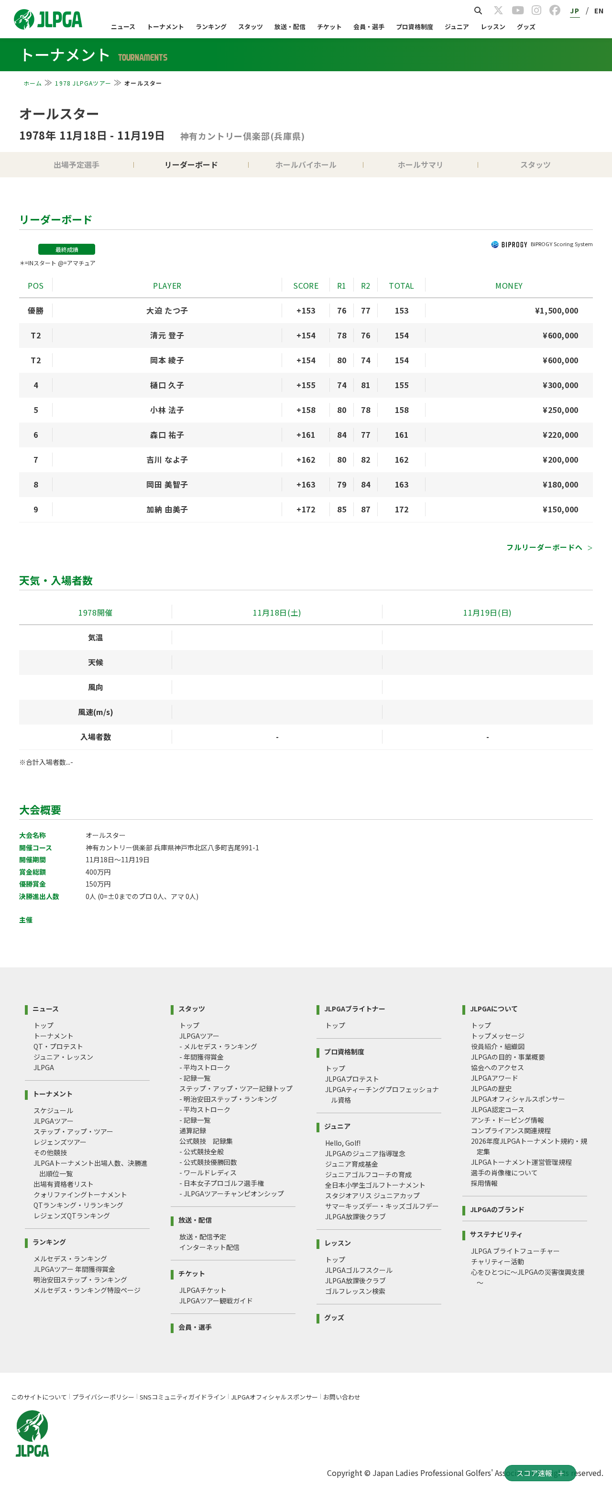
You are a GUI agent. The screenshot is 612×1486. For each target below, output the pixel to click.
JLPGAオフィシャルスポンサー (518, 1099)
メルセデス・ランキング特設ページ (87, 1290)
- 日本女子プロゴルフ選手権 (221, 1183)
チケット (329, 26)
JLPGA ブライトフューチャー (515, 1251)
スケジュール (53, 1110)
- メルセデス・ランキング (218, 1046)
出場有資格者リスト (63, 1184)
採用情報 (484, 1183)
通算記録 (192, 1130)
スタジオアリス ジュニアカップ (372, 1195)
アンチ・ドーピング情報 (507, 1120)
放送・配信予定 (202, 1236)
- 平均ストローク (204, 1067)
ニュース (123, 26)
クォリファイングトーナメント (80, 1194)
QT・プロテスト (58, 1046)
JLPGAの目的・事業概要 (508, 1057)
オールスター (59, 113)
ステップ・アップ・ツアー (73, 1131)
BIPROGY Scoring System (562, 244)
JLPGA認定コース (498, 1109)
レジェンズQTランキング (71, 1215)
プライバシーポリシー (103, 1396)
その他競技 (50, 1152)
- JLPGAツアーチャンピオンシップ (231, 1193)
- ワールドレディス (208, 1172)
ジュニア (457, 26)
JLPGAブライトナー (354, 1008)
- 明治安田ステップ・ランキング (228, 1099)
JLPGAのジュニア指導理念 (365, 1153)
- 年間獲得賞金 (201, 1057)
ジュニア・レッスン (63, 1057)
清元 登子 (167, 335)
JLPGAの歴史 (491, 1088)
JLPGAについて (494, 1008)
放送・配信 (290, 26)
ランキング (211, 26)
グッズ (526, 26)
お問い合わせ (342, 1396)
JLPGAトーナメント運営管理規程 (521, 1162)
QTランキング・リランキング (78, 1205)
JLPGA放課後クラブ (355, 1216)
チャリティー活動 (497, 1261)
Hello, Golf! (343, 1143)
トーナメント (165, 26)
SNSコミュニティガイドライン (183, 1396)
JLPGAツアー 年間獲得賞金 (74, 1269)
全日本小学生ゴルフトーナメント (375, 1185)
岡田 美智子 (167, 484)
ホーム (33, 83)
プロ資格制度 (414, 26)
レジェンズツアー (60, 1142)
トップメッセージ (498, 1036)
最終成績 (66, 249)
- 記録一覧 (194, 1078)
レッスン (493, 26)
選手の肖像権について (504, 1172)
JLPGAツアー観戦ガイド (216, 1300)
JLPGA (43, 1067)
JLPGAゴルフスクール (359, 1270)
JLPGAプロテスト (352, 1079)
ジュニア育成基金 (351, 1164)
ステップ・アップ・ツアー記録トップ (236, 1088)
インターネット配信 (209, 1247)
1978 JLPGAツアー (83, 83)
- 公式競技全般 (201, 1151)
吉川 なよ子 (167, 459)
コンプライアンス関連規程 (511, 1130)
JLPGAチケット (203, 1290)
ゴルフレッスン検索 (355, 1291)
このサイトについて (39, 1396)
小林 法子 (167, 409)
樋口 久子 (167, 384)
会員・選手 (368, 26)
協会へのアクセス (497, 1067)
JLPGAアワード (494, 1078)
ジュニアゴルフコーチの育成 (368, 1174)
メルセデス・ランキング (70, 1258)
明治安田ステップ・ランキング (80, 1279)
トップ (43, 1025)
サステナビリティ (496, 1233)
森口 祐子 (167, 434)
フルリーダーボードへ (545, 547)
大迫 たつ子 (167, 310)
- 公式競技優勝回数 (208, 1162)
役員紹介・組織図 (498, 1046)
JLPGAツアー (53, 1121)
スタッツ (250, 26)
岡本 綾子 (167, 360)
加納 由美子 (167, 509)
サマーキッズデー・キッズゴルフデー (382, 1206)
